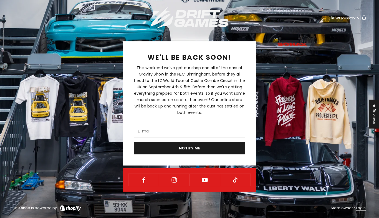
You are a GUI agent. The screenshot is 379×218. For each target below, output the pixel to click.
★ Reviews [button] (374, 114)
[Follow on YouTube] (205, 180)
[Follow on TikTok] (235, 180)
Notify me (189, 148)
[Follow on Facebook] (143, 180)
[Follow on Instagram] (174, 180)
